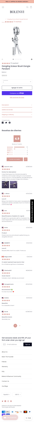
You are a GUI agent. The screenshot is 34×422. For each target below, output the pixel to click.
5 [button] (20, 59)
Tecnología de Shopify (8, 407)
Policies (4, 362)
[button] (25, 159)
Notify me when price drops (32, 211)
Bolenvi (4, 72)
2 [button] (15, 59)
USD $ (17, 394)
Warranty (5, 366)
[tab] (17, 105)
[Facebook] (4, 401)
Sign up (27, 344)
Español (6, 394)
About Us (4, 352)
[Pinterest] (10, 401)
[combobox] (17, 81)
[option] (17, 41)
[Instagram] (7, 401)
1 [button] (13, 59)
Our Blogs (5, 386)
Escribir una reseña (15, 159)
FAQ (3, 371)
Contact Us (5, 381)
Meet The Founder (7, 357)
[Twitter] (1, 401)
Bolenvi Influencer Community (11, 376)
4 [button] (18, 59)
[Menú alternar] (3, 7)
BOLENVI (17, 12)
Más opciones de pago (17, 97)
